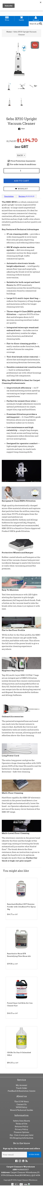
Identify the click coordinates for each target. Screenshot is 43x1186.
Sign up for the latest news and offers (21, 1148)
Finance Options (21, 1132)
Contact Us (22, 1104)
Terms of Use (21, 1124)
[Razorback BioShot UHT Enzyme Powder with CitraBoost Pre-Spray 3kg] (21, 890)
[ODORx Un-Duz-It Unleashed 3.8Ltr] (21, 1038)
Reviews (22, 196)
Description (9, 196)
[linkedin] (23, 1160)
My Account (21, 1085)
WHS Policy (21, 1107)
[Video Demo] (21, 471)
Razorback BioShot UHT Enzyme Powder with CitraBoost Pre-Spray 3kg (21, 906)
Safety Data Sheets (21, 1121)
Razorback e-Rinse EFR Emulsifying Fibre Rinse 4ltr (19, 955)
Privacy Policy (21, 1129)
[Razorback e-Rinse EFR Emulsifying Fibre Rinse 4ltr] (21, 939)
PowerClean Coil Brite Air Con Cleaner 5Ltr (20, 1004)
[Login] (36, 17)
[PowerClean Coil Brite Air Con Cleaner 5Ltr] (21, 988)
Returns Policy (21, 1126)
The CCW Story (21, 1102)
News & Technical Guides (21, 1110)
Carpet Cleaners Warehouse (27, 1180)
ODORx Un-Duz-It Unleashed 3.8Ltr (19, 1054)
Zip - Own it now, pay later (21, 1135)
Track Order (21, 1088)
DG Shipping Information (21, 1138)
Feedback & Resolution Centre (21, 1091)
